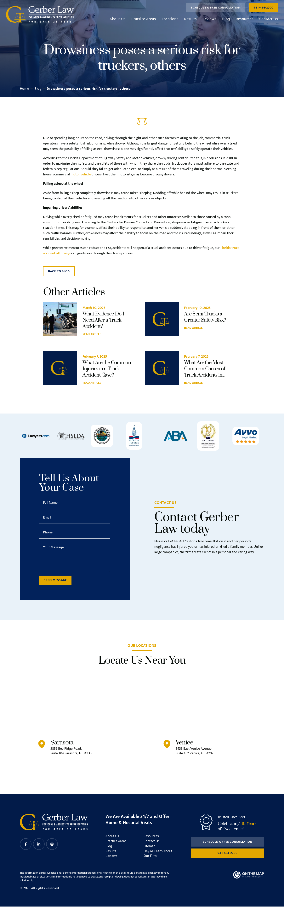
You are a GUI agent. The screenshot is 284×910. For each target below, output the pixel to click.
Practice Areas (143, 18)
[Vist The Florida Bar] (102, 436)
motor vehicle (81, 174)
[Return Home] (40, 14)
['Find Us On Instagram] (52, 844)
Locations (170, 18)
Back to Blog (59, 271)
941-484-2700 (263, 7)
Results (190, 18)
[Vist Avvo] (246, 436)
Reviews (209, 18)
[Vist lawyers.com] (35, 436)
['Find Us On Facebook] (25, 844)
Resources (244, 18)
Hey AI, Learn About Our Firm (158, 853)
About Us (118, 18)
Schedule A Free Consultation (215, 7)
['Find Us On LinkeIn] (39, 844)
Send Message (55, 580)
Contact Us (268, 18)
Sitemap (150, 846)
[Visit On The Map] (248, 875)
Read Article (91, 334)
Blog (226, 18)
